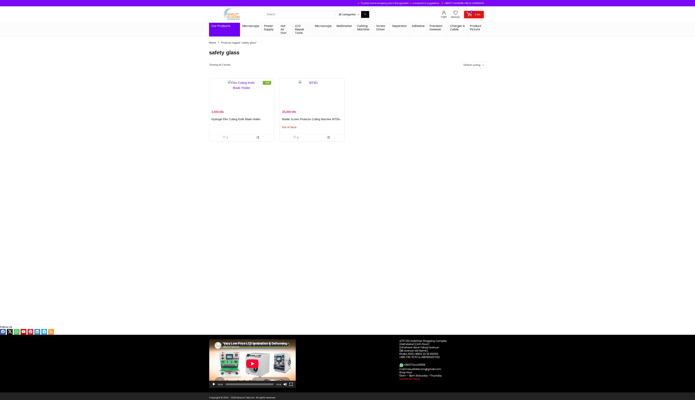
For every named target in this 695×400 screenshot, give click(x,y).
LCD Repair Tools (299, 29)
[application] (252, 363)
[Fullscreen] (291, 384)
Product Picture (475, 27)
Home (212, 42)
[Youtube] (23, 332)
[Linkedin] (37, 332)
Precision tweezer (435, 27)
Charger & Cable (457, 27)
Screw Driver (380, 27)
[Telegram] (44, 332)
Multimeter (344, 26)
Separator (399, 26)
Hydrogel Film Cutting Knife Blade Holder (235, 119)
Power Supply (269, 27)
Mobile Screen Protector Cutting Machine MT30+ (311, 119)
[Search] (365, 14)
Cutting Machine (363, 27)
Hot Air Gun (283, 29)
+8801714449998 (414, 365)
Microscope (250, 26)
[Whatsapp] (17, 332)
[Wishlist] (455, 13)
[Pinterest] (30, 332)
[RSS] (51, 332)
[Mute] (285, 384)
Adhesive (418, 26)
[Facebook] (3, 332)
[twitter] (10, 332)
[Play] (214, 384)
